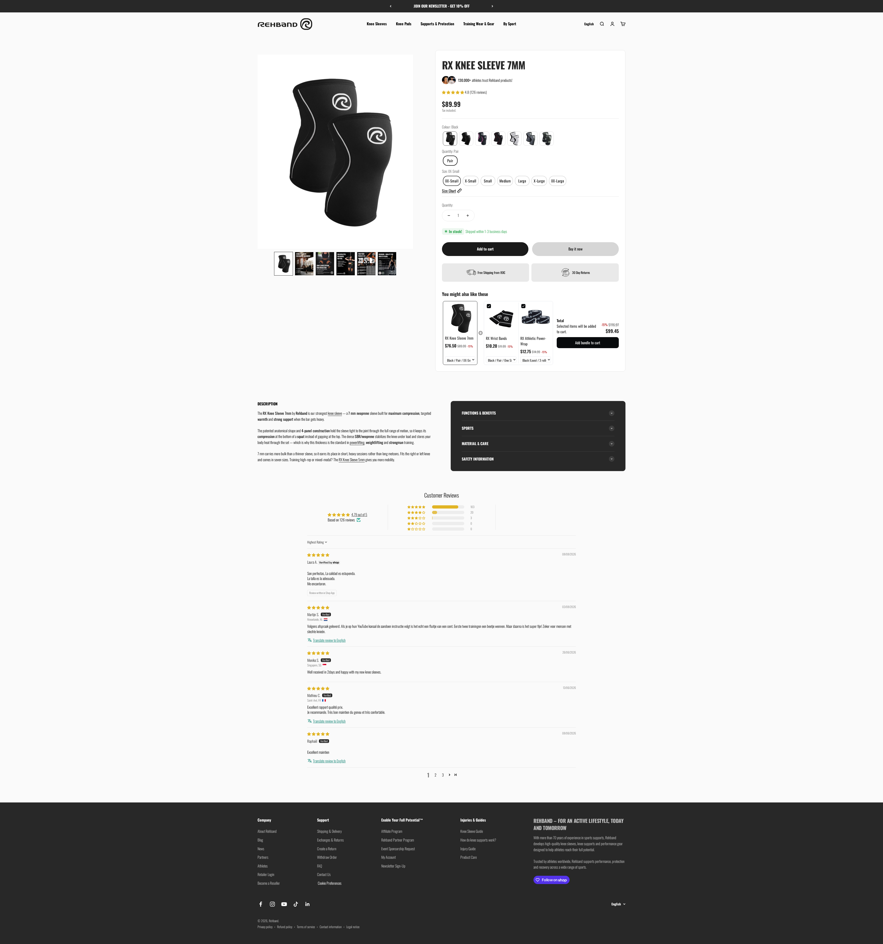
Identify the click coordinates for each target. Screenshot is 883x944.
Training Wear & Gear (478, 23)
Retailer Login (266, 874)
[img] (318, 554)
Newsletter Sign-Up (393, 866)
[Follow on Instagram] (272, 904)
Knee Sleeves (377, 23)
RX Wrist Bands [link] (496, 338)
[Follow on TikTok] (296, 904)
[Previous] (390, 6)
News (261, 848)
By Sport (509, 23)
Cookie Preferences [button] (329, 883)
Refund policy (284, 926)
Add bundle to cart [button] (587, 342)
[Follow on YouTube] (284, 904)
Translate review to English (329, 640)
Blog (260, 840)
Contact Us (324, 874)
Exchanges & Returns (330, 840)
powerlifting (357, 442)
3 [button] (443, 775)
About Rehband (267, 831)
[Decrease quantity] (449, 215)
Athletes (263, 866)
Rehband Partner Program (397, 840)
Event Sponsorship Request (398, 848)
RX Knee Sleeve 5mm (352, 459)
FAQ (319, 866)
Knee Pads (403, 23)
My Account (388, 857)
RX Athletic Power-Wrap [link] (533, 341)
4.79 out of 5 (359, 514)
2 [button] (435, 775)
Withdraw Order (327, 857)
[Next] (492, 6)
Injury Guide (468, 848)
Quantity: (447, 205)
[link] (460, 318)
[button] (283, 264)
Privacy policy (265, 926)
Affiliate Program (391, 831)
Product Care (468, 857)
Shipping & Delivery (329, 831)
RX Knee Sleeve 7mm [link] (459, 338)
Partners (263, 857)
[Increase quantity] (467, 215)
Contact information (331, 926)
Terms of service (306, 926)
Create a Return (326, 848)
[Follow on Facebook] (261, 904)
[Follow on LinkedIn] (307, 904)
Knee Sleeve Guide (471, 831)
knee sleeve (335, 413)
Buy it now (575, 249)
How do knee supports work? (478, 840)
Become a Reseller (269, 883)
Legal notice (353, 926)
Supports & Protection (437, 23)
